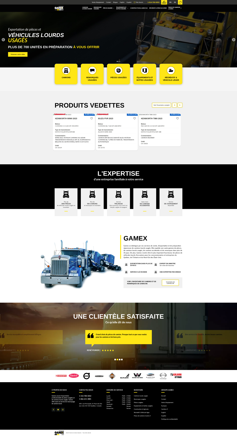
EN (170, 2)
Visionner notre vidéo (18, 54)
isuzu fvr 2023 (62, 118)
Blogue (115, 2)
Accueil (163, 396)
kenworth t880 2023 (108, 118)
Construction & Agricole (139, 8)
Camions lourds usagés (87, 8)
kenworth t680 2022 (151, 118)
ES (175, 2)
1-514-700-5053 (153, 2)
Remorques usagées (97, 8)
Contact (108, 2)
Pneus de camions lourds (174, 8)
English (122, 2)
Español (129, 2)
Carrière (163, 409)
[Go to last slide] (3, 39)
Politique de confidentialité (169, 419)
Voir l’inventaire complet (161, 105)
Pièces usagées (107, 8)
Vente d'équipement (98, 2)
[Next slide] (233, 39)
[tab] (117, 61)
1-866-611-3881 (85, 399)
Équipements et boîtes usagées (121, 8)
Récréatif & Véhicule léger (158, 8)
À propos (164, 406)
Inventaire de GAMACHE (170, 282)
